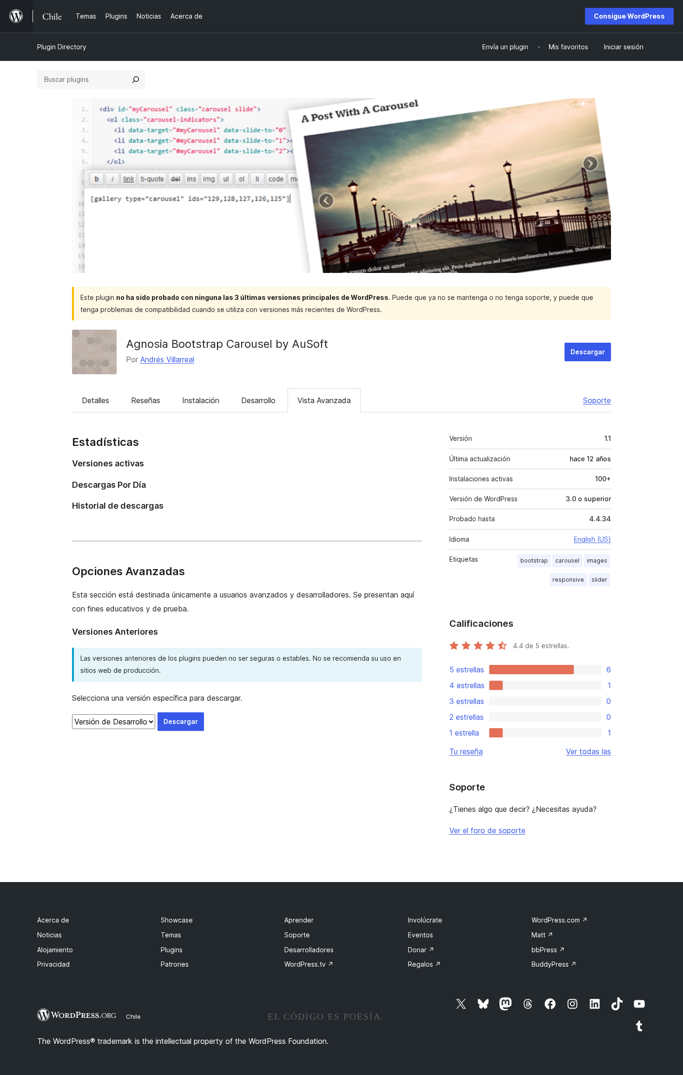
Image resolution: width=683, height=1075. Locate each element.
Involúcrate (425, 920)
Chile (133, 1016)
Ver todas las (588, 751)
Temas (171, 935)
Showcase (177, 920)
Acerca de (53, 920)
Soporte (597, 400)
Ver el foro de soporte (487, 830)
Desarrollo (258, 400)
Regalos (424, 964)
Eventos (420, 935)
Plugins (172, 950)
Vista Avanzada (324, 400)
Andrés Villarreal (167, 359)
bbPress (548, 950)
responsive (568, 579)
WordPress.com (560, 920)
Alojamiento (55, 950)
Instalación (200, 400)
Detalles (95, 400)
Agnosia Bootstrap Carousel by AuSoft (227, 344)
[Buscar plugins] (135, 79)
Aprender (299, 920)
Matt (542, 935)
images (597, 560)
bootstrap (534, 560)
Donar (421, 950)
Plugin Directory (61, 47)
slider (599, 579)
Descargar (588, 352)
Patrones (175, 964)
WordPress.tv (309, 964)
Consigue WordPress (629, 16)
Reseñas (145, 400)
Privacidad (53, 964)
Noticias (49, 935)
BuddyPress (554, 964)
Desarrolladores (309, 950)
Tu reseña (466, 751)
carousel (567, 560)
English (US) (592, 539)
